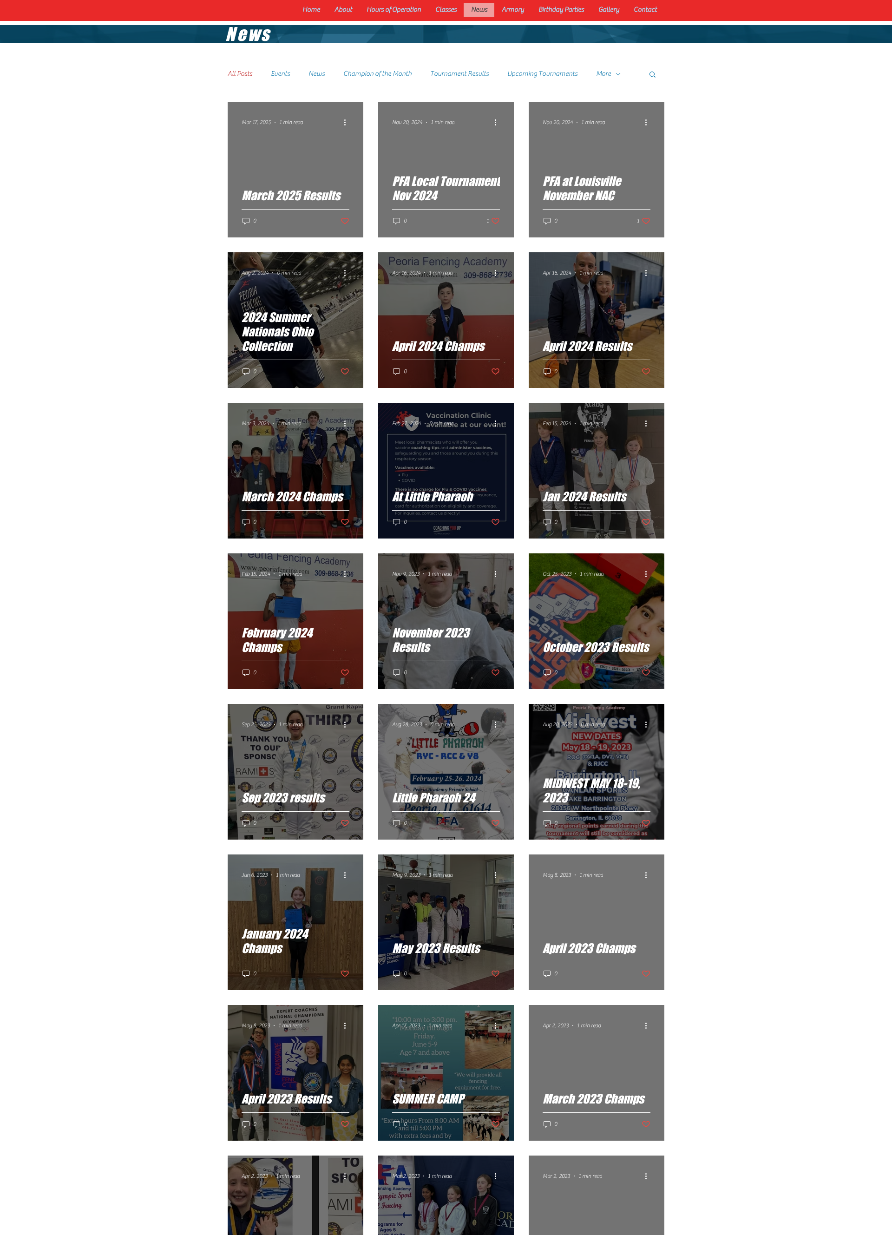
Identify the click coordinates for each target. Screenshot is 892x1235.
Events (280, 74)
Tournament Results (459, 74)
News (316, 74)
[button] (652, 75)
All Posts (240, 74)
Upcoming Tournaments (542, 74)
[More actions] (348, 122)
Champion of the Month (377, 74)
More (603, 74)
